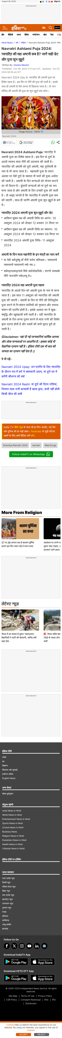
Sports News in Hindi (12, 823)
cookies (30, 1030)
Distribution (31, 1003)
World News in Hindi (12, 815)
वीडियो (10, 34)
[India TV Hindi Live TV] (57, 28)
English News (8, 778)
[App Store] (42, 961)
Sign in (57, 1)
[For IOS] (42, 978)
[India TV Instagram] (22, 946)
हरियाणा (5, 916)
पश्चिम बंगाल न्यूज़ (8, 886)
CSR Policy (11, 999)
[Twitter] (14, 946)
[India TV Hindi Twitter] (49, 1)
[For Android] (16, 978)
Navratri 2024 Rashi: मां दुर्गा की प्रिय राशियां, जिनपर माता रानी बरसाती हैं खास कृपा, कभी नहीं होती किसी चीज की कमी (31, 389)
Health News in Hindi (12, 844)
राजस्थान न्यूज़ (7, 903)
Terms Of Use (27, 996)
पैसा (51, 34)
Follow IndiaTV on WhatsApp (28, 454)
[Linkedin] (37, 946)
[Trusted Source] (26, 142)
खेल (45, 34)
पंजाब (4, 912)
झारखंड (5, 928)
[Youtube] (29, 946)
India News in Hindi (11, 810)
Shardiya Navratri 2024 (15, 445)
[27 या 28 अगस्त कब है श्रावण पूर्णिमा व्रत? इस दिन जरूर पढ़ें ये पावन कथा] (20, 528)
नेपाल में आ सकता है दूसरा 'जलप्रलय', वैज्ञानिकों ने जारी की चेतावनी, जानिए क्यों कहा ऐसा (19, 637)
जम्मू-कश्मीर (6, 924)
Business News (9, 831)
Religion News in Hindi (13, 836)
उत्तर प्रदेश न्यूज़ (8, 878)
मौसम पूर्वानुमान (7, 793)
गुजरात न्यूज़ (6, 907)
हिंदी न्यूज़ (18, 427)
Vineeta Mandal (21, 65)
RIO (54, 999)
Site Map (13, 996)
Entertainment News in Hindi (16, 819)
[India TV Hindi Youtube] (52, 1)
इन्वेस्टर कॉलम (7, 774)
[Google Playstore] (16, 961)
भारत (19, 34)
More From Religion (22, 512)
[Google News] (9, 142)
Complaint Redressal (31, 999)
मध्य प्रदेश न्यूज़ (8, 895)
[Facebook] (7, 946)
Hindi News (7, 42)
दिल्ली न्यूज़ (6, 882)
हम (3, 761)
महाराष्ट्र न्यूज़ (7, 899)
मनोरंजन (36, 34)
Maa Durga (50, 445)
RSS (46, 999)
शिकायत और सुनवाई (9, 769)
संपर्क (4, 757)
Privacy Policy (45, 996)
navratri (36, 445)
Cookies (10, 1024)
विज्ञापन (5, 765)
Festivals (36, 431)
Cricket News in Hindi (12, 827)
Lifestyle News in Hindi (13, 848)
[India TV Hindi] (18, 28)
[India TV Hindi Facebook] (47, 1)
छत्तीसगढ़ (5, 920)
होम (3, 34)
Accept (23, 1034)
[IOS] (41, 1)
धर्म (17, 42)
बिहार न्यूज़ (6, 890)
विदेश (27, 34)
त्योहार (23, 42)
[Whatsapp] (53, 142)
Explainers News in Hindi (14, 840)
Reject (41, 1034)
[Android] (43, 1)
